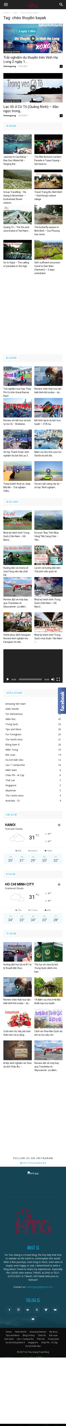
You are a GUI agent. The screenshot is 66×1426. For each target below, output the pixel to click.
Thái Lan (41, 1338)
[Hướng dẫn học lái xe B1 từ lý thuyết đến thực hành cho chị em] (17, 952)
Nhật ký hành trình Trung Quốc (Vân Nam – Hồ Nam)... (16, 536)
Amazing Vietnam (38, 1331)
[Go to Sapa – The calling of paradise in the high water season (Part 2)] (17, 249)
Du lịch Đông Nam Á (15, 1342)
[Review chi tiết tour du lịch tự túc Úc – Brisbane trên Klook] (17, 408)
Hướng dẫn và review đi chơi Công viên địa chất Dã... (15, 571)
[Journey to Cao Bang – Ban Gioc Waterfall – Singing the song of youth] (17, 144)
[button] (5, 4)
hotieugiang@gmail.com (39, 1287)
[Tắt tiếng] (52, 679)
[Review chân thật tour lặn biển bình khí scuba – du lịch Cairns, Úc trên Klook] (48, 376)
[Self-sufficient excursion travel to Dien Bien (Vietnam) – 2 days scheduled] (48, 249)
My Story (53, 1331)
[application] (33, 666)
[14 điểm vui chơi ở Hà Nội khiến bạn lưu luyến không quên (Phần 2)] (48, 987)
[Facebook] (9, 1310)
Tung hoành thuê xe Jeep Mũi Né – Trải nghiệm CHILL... (16, 487)
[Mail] (27, 1310)
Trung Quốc (53, 1338)
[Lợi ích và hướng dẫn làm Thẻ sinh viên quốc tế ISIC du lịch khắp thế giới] (48, 555)
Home (6, 12)
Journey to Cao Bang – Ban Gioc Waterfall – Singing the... (15, 160)
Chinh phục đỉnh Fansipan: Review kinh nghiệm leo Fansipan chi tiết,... (17, 638)
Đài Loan (53, 1335)
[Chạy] (7, 679)
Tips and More (13, 1335)
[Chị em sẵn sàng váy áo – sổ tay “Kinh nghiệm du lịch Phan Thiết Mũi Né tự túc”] (48, 471)
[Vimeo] (45, 1310)
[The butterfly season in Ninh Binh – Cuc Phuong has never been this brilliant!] (48, 214)
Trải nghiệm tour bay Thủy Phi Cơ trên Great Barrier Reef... (17, 392)
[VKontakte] (55, 1310)
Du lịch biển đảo (33, 1346)
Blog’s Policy (29, 1335)
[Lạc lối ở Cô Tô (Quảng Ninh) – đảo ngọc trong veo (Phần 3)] (33, 87)
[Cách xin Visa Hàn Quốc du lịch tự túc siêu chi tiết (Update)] (48, 1018)
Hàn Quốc (9, 1338)
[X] (36, 1310)
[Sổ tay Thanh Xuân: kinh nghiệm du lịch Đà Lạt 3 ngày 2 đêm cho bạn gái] (17, 439)
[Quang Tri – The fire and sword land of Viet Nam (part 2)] (17, 214)
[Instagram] (18, 1309)
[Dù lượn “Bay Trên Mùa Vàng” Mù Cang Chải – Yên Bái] (48, 520)
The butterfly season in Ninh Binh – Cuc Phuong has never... (47, 231)
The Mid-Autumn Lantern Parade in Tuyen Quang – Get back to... (47, 160)
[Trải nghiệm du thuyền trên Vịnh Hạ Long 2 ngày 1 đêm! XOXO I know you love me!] (33, 38)
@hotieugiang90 (33, 1162)
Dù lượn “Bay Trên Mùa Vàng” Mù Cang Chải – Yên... (46, 536)
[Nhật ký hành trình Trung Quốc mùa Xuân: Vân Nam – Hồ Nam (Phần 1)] (48, 622)
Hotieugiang (9, 66)
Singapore (33, 1342)
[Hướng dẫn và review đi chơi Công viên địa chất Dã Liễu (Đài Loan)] (17, 555)
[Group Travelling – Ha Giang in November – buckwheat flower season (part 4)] (17, 179)
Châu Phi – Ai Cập (49, 1342)
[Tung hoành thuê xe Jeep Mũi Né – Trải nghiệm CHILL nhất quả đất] (17, 471)
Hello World (20, 1331)
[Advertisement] (33, 314)
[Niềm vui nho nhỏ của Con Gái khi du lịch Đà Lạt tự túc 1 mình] (48, 439)
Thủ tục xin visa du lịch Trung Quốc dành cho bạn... (46, 968)
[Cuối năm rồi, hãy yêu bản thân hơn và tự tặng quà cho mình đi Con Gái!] (17, 1018)
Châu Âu (42, 1335)
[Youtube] (33, 1319)
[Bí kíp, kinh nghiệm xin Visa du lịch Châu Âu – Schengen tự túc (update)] (17, 1050)
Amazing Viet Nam (12, 51)
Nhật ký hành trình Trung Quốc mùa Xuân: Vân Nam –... (48, 638)
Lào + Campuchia (25, 1338)
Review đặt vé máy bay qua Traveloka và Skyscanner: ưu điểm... (15, 603)
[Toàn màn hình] (58, 679)
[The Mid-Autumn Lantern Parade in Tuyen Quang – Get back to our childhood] (48, 144)
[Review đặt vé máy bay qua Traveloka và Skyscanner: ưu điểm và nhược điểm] (17, 587)
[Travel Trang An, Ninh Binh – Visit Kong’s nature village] (48, 179)
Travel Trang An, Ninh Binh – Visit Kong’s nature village (48, 196)
